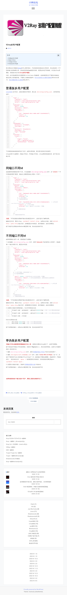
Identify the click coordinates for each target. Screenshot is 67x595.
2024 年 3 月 (33, 561)
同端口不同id (12, 60)
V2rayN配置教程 (33, 398)
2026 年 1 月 (33, 553)
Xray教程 (32, 531)
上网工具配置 (32, 533)
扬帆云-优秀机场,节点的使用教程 (35, 472)
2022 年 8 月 (33, 580)
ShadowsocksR (32, 516)
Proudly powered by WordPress (33, 589)
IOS (32, 506)
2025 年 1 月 (33, 556)
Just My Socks (32, 509)
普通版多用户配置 (13, 58)
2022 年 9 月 (33, 578)
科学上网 (10, 393)
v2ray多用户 (31, 393)
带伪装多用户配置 (13, 63)
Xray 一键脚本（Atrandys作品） (16, 441)
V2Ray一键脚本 (10, 447)
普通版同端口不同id (39, 352)
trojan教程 (32, 521)
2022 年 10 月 (33, 576)
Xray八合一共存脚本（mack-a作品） (17, 444)
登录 (17, 412)
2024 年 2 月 (33, 563)
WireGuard (32, 528)
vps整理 (32, 526)
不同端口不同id (12, 62)
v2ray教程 (16, 393)
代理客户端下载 (32, 536)
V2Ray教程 (33, 401)
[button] (33, 8)
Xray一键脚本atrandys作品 (14, 461)
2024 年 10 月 (33, 558)
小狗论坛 (33, 2)
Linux (32, 511)
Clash (32, 504)
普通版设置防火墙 (30, 364)
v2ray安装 (9, 92)
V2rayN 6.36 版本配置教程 (36, 491)
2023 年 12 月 (33, 566)
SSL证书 (32, 518)
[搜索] (57, 422)
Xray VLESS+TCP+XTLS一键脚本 (16, 438)
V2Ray (25, 393)
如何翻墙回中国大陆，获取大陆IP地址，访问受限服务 (35, 481)
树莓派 (32, 538)
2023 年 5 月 (33, 571)
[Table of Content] (58, 55)
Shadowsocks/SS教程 (13, 458)
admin (9, 48)
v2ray (19, 68)
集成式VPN (32, 543)
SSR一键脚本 (10, 450)
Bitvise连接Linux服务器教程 (43, 77)
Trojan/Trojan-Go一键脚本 (14, 453)
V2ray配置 (38, 393)
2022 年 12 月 (33, 573)
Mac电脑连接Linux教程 (16, 80)
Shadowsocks (32, 514)
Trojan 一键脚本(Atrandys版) (15, 456)
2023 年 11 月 (33, 568)
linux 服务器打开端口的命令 (35, 477)
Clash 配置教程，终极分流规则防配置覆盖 (35, 486)
